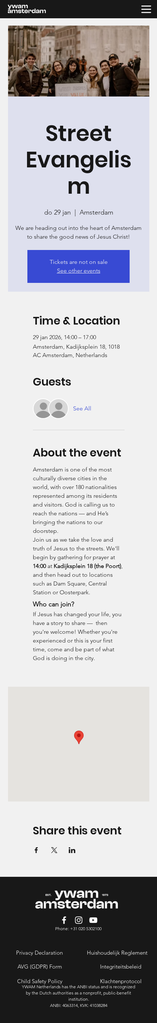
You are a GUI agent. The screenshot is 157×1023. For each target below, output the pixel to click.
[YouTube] (93, 920)
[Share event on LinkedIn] (72, 850)
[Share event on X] (54, 850)
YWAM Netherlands (42, 986)
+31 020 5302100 (86, 928)
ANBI (82, 986)
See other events (78, 270)
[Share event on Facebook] (36, 850)
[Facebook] (64, 920)
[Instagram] (79, 920)
